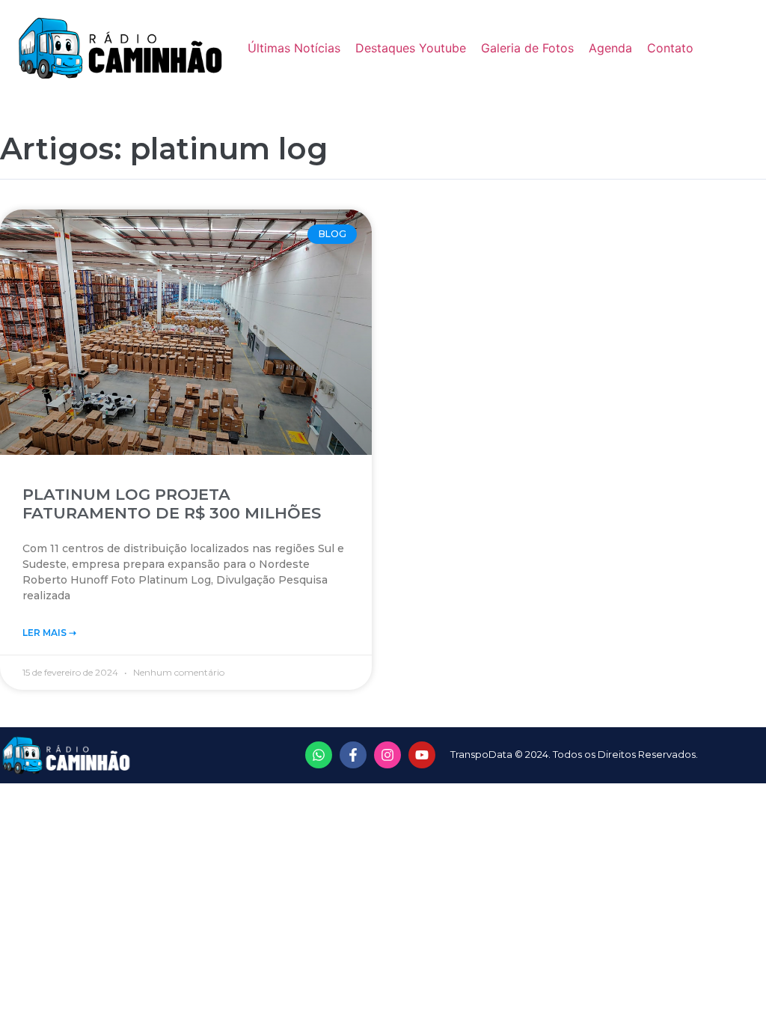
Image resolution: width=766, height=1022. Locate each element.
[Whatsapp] (318, 754)
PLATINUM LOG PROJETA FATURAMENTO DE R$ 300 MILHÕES (171, 503)
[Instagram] (387, 754)
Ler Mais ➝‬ (49, 632)
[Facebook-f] (353, 754)
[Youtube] (421, 754)
